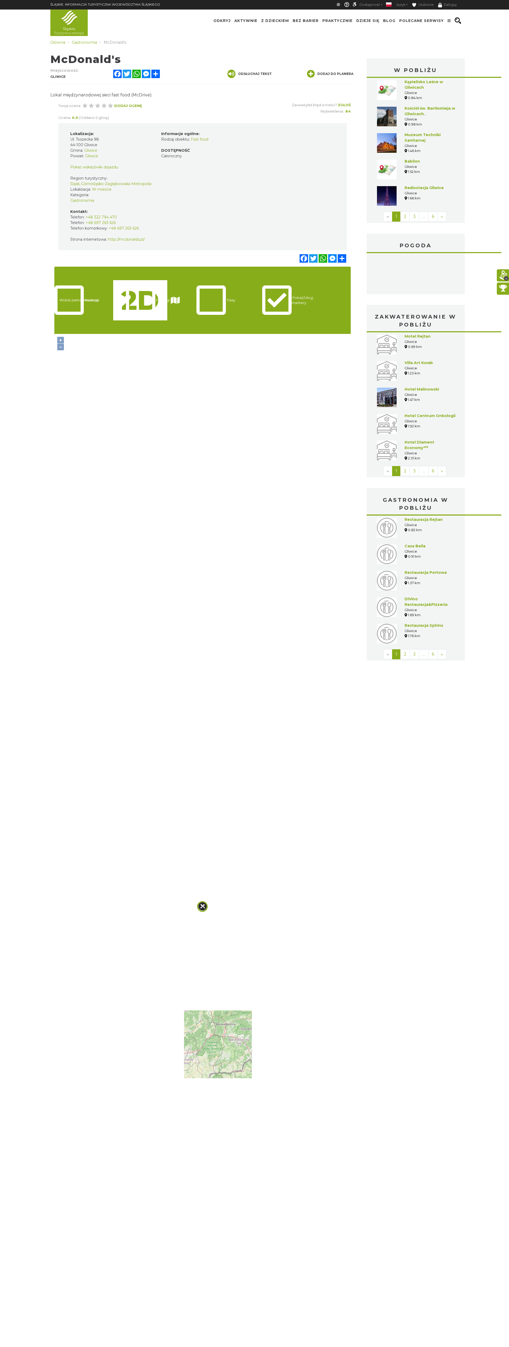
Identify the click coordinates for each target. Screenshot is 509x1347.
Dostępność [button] (369, 5)
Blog (389, 21)
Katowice (416, 274)
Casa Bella (415, 546)
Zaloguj (450, 5)
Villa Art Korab (419, 362)
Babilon (412, 161)
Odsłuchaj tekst (255, 74)
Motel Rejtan (418, 336)
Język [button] (400, 5)
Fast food (199, 139)
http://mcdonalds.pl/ (126, 239)
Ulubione (426, 5)
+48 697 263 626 (101, 222)
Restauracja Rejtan (424, 519)
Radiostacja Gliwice (424, 187)
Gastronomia (82, 200)
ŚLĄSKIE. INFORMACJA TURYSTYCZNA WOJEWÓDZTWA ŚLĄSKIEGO (105, 4)
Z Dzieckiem (275, 21)
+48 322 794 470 (101, 217)
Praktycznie (337, 21)
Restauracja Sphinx (424, 625)
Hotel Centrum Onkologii (430, 415)
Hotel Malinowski (422, 389)
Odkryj (222, 21)
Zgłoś (344, 105)
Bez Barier (306, 21)
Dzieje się (367, 21)
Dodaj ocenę (128, 106)
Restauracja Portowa (426, 572)
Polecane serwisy (421, 21)
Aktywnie (245, 21)
